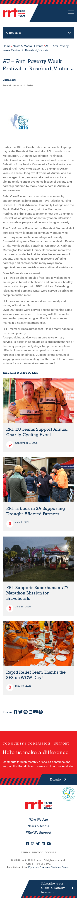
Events (38, 46)
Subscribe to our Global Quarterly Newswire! (53, 888)
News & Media (22, 46)
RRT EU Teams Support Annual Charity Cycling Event (37, 432)
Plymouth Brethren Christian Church (49, 867)
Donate (55, 779)
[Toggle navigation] (71, 13)
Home (7, 46)
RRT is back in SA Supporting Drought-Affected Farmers (35, 511)
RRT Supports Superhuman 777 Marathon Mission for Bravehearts (37, 593)
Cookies (50, 852)
